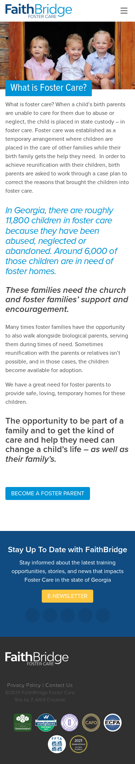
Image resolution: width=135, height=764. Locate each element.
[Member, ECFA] (113, 723)
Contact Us (59, 685)
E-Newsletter (67, 596)
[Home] (41, 11)
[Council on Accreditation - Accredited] (69, 723)
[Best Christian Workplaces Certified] (46, 723)
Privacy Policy (24, 685)
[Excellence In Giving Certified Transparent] (23, 723)
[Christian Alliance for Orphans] (91, 723)
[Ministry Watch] (78, 744)
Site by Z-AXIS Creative (40, 700)
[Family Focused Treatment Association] (57, 744)
